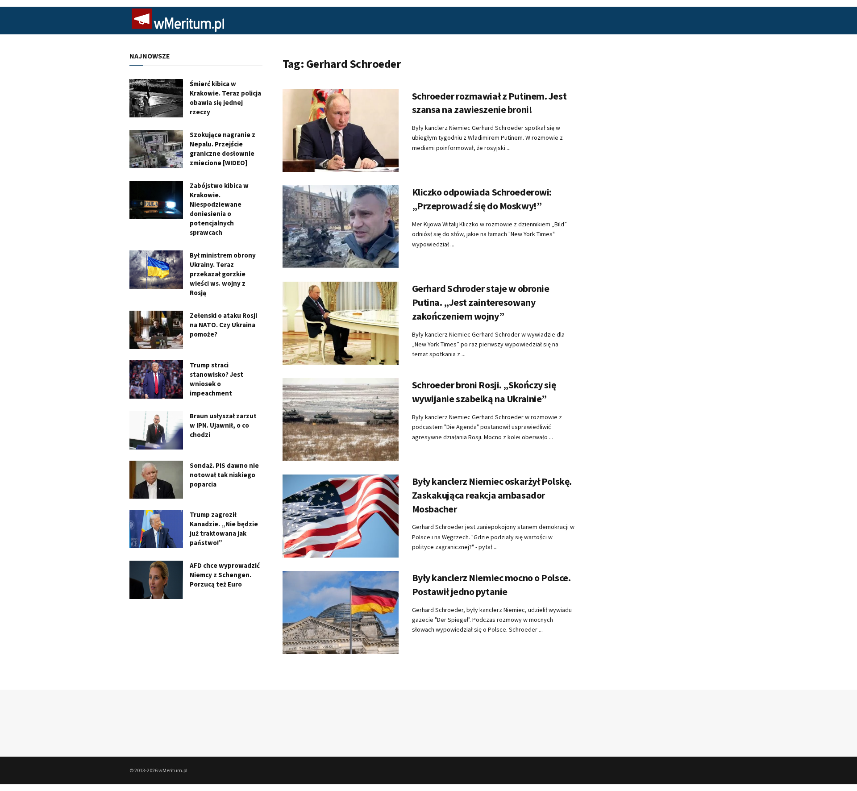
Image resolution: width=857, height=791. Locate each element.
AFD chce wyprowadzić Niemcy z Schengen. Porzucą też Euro (225, 574)
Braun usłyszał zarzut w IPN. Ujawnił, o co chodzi (223, 425)
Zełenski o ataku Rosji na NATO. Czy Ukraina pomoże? (223, 324)
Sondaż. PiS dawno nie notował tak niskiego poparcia (224, 474)
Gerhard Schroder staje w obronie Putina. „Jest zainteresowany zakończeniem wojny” (480, 302)
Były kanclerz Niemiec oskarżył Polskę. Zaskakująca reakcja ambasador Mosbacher (492, 495)
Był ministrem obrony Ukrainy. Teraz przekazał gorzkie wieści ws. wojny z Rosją (223, 274)
